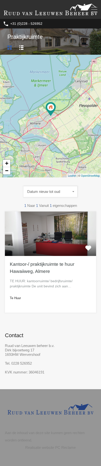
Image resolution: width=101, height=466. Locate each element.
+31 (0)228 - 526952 (26, 24)
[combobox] (50, 191)
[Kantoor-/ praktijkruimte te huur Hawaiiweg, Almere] (51, 109)
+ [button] (6, 163)
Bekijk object (50, 247)
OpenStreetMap (90, 175)
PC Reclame (65, 447)
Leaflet (72, 175)
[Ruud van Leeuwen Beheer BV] (50, 13)
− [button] (6, 171)
